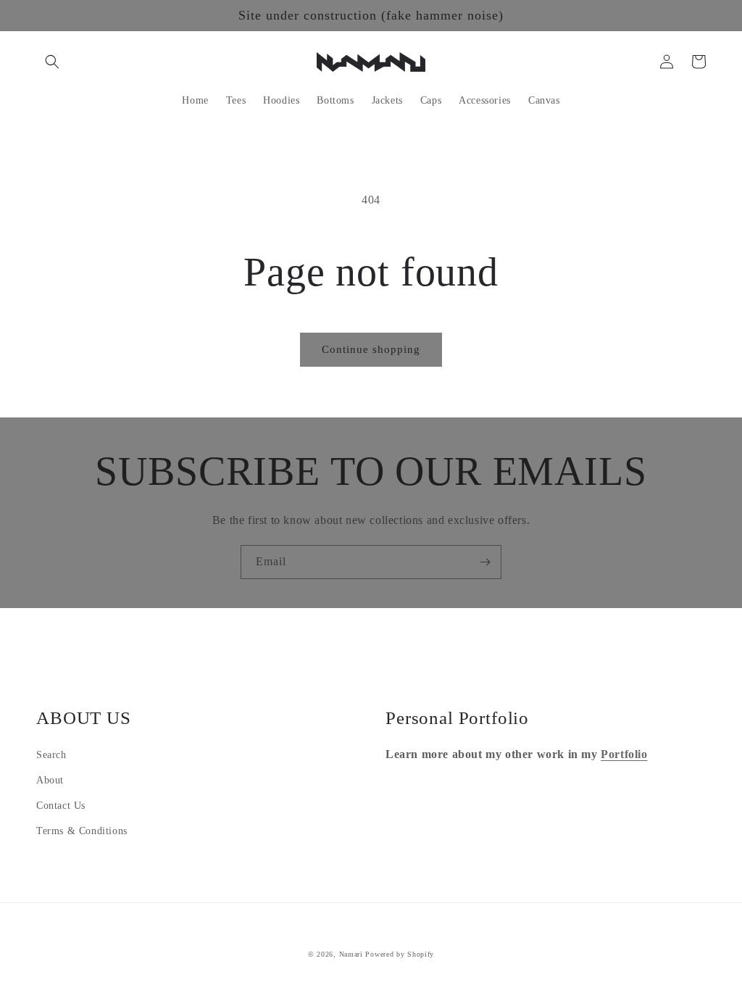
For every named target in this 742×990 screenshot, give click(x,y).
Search (51, 754)
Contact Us (61, 805)
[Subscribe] (485, 562)
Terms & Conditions (82, 830)
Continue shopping (371, 349)
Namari (351, 954)
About (50, 780)
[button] (52, 62)
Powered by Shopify (399, 954)
